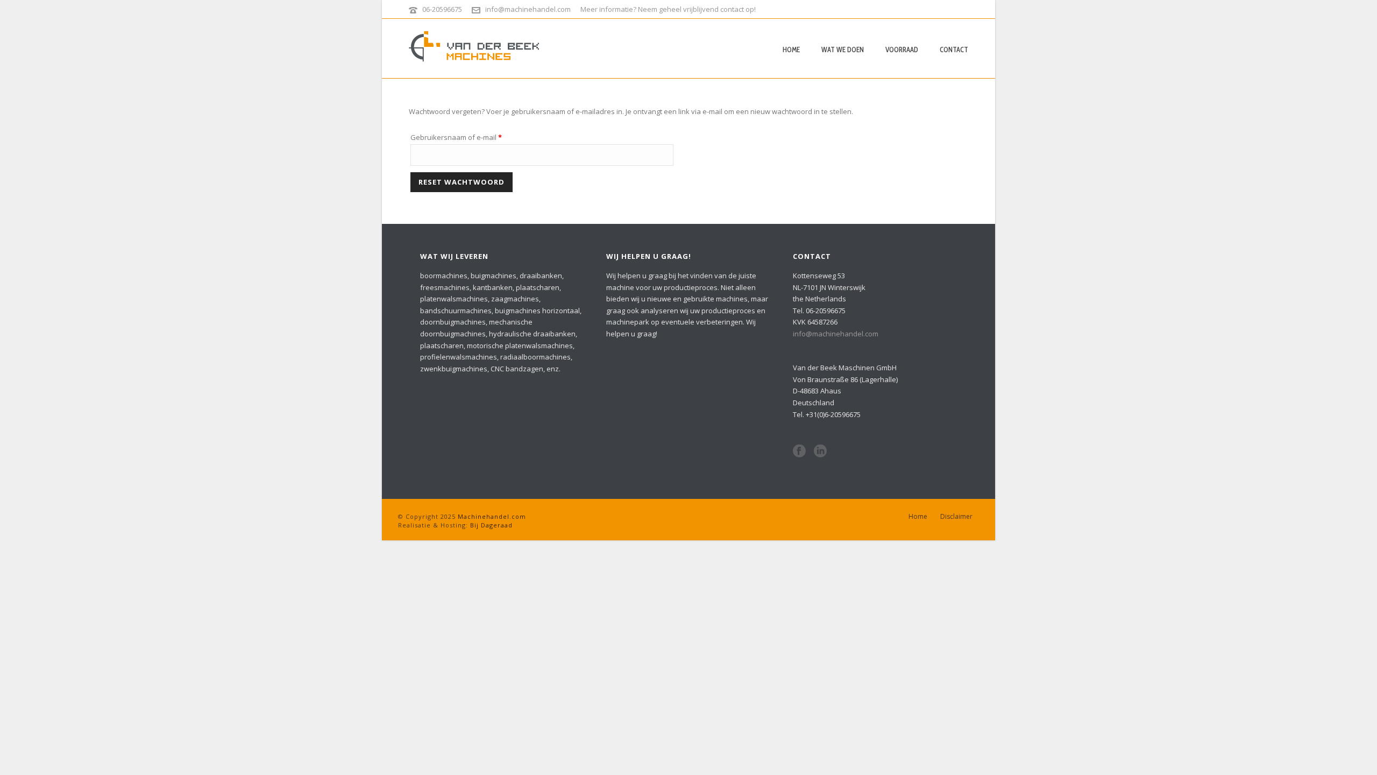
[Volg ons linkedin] (820, 452)
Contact (954, 49)
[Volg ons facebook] (799, 452)
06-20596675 (442, 9)
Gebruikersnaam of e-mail (467, 137)
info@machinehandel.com (528, 9)
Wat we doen (842, 49)
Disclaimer (956, 516)
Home (791, 49)
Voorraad (901, 49)
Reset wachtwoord (461, 182)
